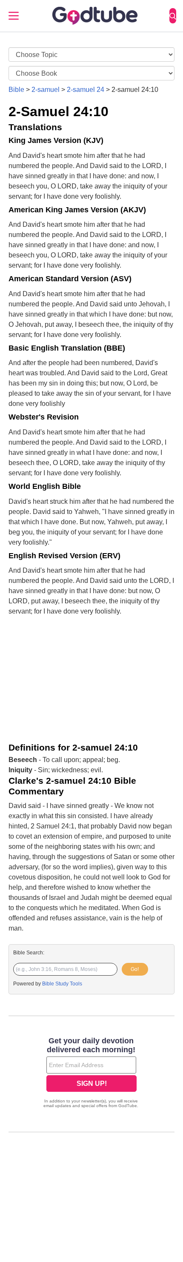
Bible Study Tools (62, 984)
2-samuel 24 (85, 89)
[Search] (172, 15)
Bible (16, 89)
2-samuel (45, 89)
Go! (135, 969)
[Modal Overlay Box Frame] (91, 1073)
